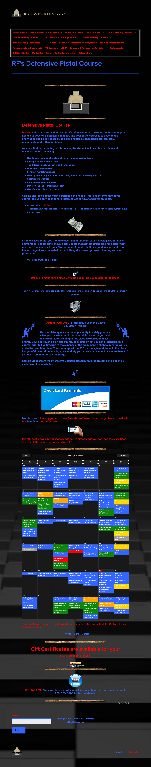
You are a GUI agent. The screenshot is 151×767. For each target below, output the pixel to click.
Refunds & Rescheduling (111, 43)
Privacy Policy (86, 53)
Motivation (37, 53)
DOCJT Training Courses (26, 37)
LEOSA (64, 48)
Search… (16, 716)
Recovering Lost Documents (27, 48)
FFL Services (51, 48)
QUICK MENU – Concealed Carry (46, 32)
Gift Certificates (21, 53)
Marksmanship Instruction (26, 43)
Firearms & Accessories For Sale (86, 48)
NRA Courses (93, 32)
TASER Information (74, 32)
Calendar (51, 43)
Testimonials (116, 48)
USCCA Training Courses (120, 32)
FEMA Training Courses (95, 37)
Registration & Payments (84, 43)
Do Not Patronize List (65, 53)
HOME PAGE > (20, 32)
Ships (49, 53)
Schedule (64, 43)
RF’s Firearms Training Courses (61, 37)
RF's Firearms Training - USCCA (44, 13)
